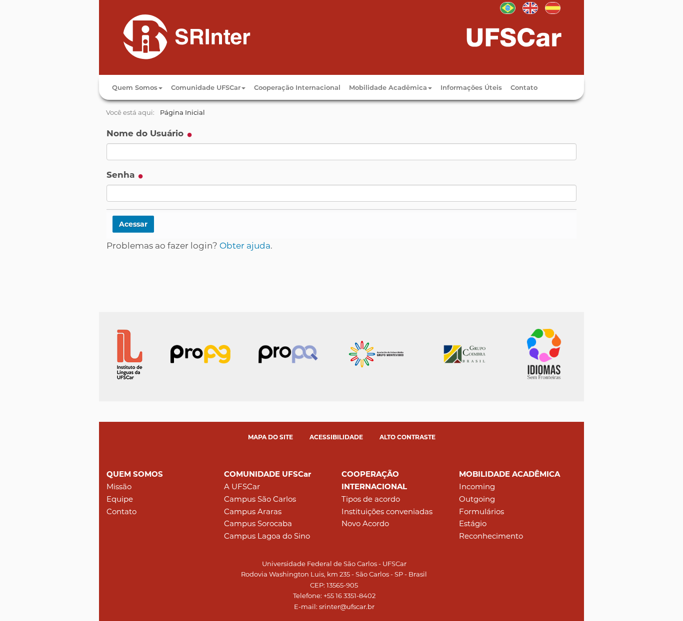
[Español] (552, 7)
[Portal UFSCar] (524, 36)
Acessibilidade (336, 437)
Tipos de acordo (371, 499)
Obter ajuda (245, 246)
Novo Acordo (365, 523)
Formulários (481, 511)
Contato (524, 87)
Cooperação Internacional (297, 87)
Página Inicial (182, 112)
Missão (119, 486)
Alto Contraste (408, 437)
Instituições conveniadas (387, 511)
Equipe (119, 499)
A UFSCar (242, 486)
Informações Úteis (471, 87)
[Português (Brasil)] (178, 36)
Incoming (477, 486)
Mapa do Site (270, 437)
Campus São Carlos (260, 499)
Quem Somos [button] (135, 87)
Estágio (472, 523)
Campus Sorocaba (258, 523)
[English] (530, 7)
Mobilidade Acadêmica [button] (388, 87)
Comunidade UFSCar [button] (205, 87)
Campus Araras (253, 511)
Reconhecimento (491, 536)
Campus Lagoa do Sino (267, 536)
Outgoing (477, 499)
